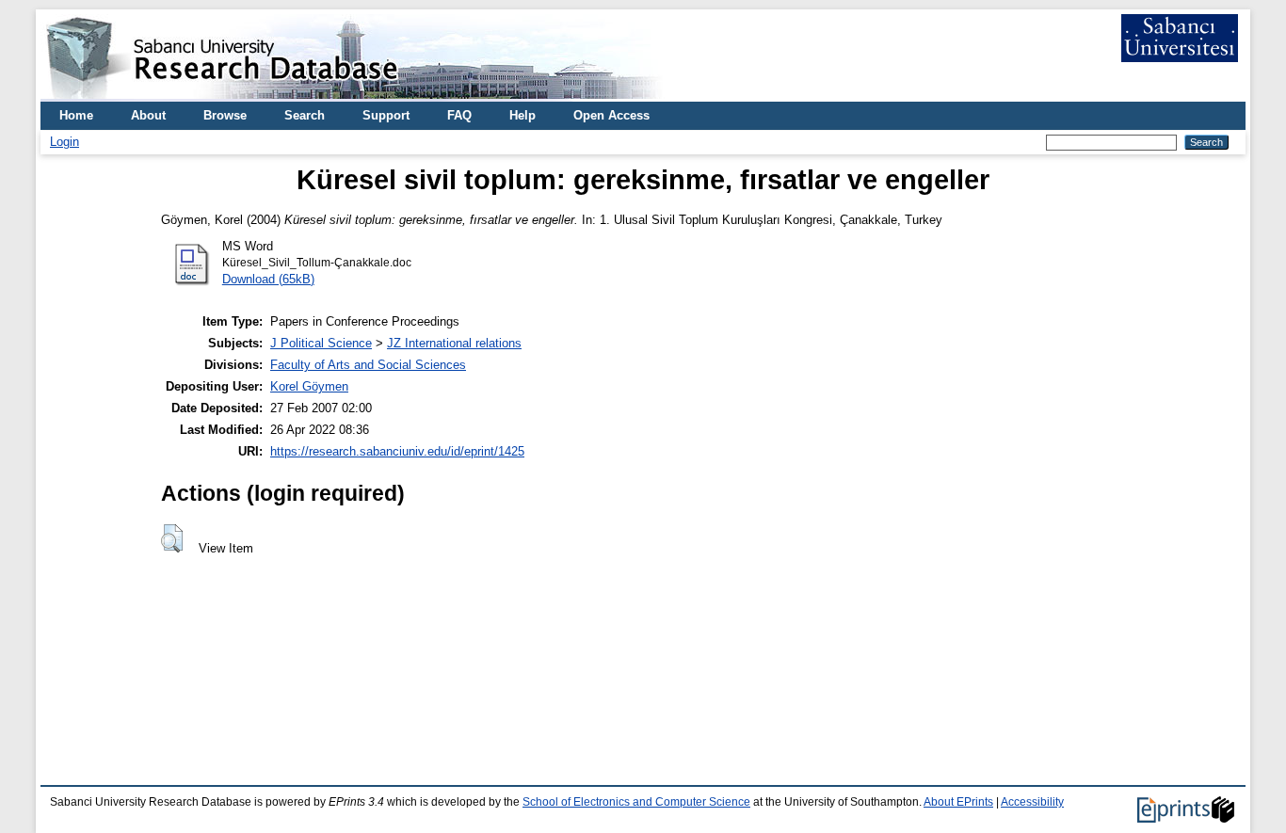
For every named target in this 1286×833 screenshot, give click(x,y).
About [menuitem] (148, 115)
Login (64, 142)
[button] (172, 538)
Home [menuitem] (76, 115)
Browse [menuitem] (225, 115)
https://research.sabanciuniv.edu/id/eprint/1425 (397, 451)
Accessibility (1032, 802)
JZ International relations (454, 343)
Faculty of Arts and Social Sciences (368, 365)
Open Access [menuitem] (611, 115)
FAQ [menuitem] (459, 115)
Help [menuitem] (522, 115)
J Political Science (321, 343)
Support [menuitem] (386, 115)
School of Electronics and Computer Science (636, 802)
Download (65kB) (268, 279)
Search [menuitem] (304, 115)
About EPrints (958, 802)
